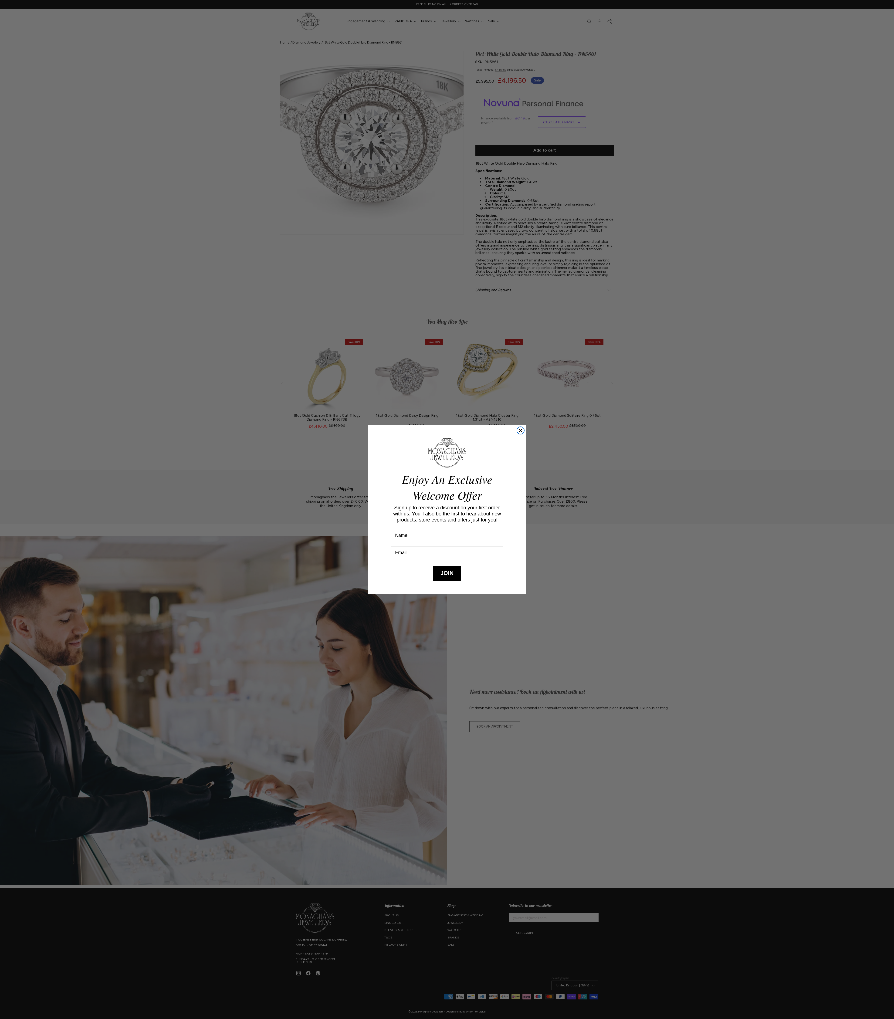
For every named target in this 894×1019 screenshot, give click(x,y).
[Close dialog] (520, 430)
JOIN (447, 573)
